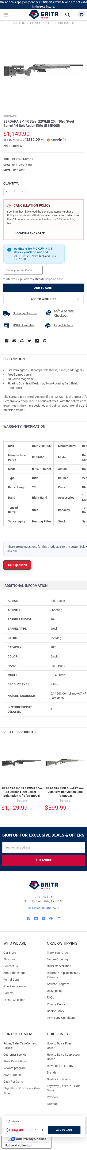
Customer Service (14, 1054)
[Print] (22, 340)
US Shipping (55, 990)
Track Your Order (58, 952)
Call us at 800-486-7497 (43, 908)
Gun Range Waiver (15, 986)
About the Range (14, 973)
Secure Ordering (57, 959)
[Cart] (81, 14)
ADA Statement (13, 1074)
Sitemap (52, 1104)
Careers (8, 993)
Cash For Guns (13, 1081)
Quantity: (11, 183)
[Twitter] (29, 340)
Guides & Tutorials (59, 1079)
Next (82, 732)
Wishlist (15, 1121)
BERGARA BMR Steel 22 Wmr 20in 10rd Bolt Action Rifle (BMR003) (65, 792)
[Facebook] (6, 340)
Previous (74, 732)
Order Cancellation (59, 966)
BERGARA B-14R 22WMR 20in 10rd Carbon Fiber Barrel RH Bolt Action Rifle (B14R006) (22, 792)
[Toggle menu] (6, 14)
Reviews (52, 1097)
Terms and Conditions (65, 1018)
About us (9, 959)
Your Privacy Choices (30, 1139)
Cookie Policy (65, 1011)
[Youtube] (43, 918)
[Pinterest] (44, 340)
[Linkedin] (37, 340)
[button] (34, 140)
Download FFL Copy (60, 1065)
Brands (51, 1072)
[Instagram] (36, 918)
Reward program (14, 1068)
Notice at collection (18, 1145)
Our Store (9, 952)
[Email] (14, 340)
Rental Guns (11, 979)
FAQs (50, 997)
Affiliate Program (58, 984)
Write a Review (12, 145)
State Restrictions (15, 1061)
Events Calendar (14, 999)
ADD (59, 1130)
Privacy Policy (65, 1004)
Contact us (10, 966)
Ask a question (17, 565)
